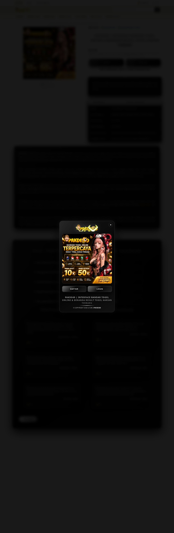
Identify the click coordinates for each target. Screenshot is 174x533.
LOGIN (100, 289)
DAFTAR (74, 289)
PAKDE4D (97, 308)
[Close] (111, 225)
